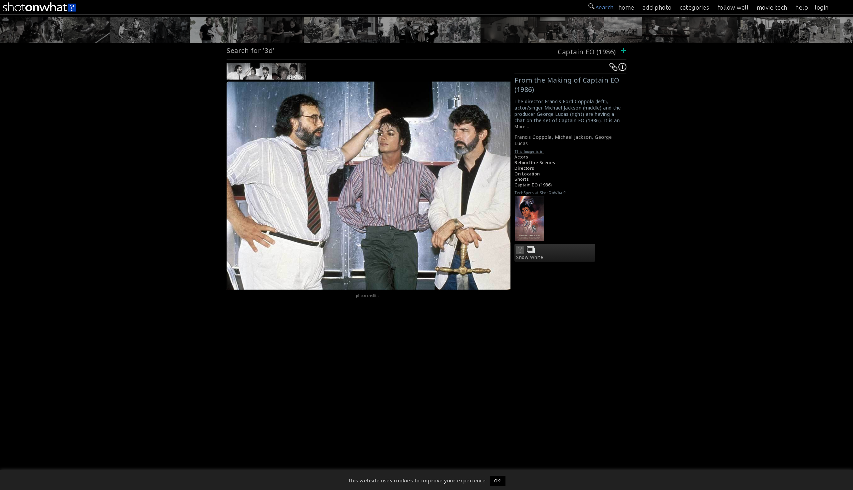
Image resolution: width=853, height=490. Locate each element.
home (626, 7)
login (822, 7)
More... (521, 126)
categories (694, 7)
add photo (657, 7)
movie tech (772, 7)
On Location (527, 174)
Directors (524, 168)
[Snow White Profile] (520, 251)
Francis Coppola (533, 137)
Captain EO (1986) (587, 51)
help (801, 7)
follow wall (733, 7)
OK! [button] (498, 481)
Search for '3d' (251, 50)
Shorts (521, 179)
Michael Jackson (573, 137)
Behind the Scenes (534, 162)
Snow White (529, 257)
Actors (521, 157)
